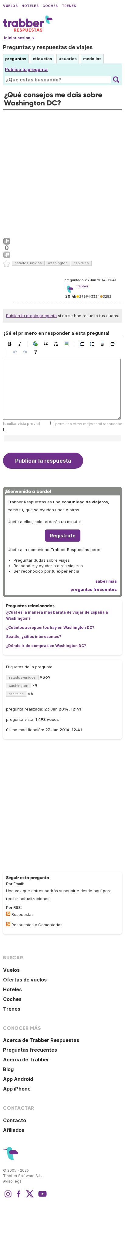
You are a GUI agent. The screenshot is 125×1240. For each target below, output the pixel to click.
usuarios (68, 58)
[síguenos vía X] (30, 1197)
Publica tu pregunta (26, 69)
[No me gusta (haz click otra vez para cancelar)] (6, 255)
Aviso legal (12, 1181)
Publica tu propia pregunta (31, 315)
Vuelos (10, 6)
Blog (8, 1069)
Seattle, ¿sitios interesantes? (33, 636)
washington (58, 263)
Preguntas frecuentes (30, 1050)
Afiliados (13, 1130)
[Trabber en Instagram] (8, 1197)
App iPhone (17, 1089)
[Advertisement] (62, 172)
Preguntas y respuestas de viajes (48, 47)
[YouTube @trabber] (41, 1197)
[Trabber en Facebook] (19, 1197)
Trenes (69, 6)
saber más (106, 581)
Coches (50, 6)
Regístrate (63, 536)
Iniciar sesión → (19, 38)
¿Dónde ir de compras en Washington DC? (46, 645)
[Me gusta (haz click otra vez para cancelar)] (6, 241)
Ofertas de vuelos (25, 980)
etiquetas (42, 58)
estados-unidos (28, 263)
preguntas (15, 58)
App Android (18, 1079)
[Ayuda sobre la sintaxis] (37, 352)
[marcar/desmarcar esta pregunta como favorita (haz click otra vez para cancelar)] (6, 264)
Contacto (14, 1120)
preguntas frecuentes (93, 589)
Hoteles (30, 6)
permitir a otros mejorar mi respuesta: (88, 424)
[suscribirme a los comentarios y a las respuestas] (8, 924)
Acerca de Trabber (26, 1060)
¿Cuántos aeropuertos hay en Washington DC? (50, 627)
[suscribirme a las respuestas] (8, 914)
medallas (92, 58)
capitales (81, 263)
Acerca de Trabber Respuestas (41, 1040)
